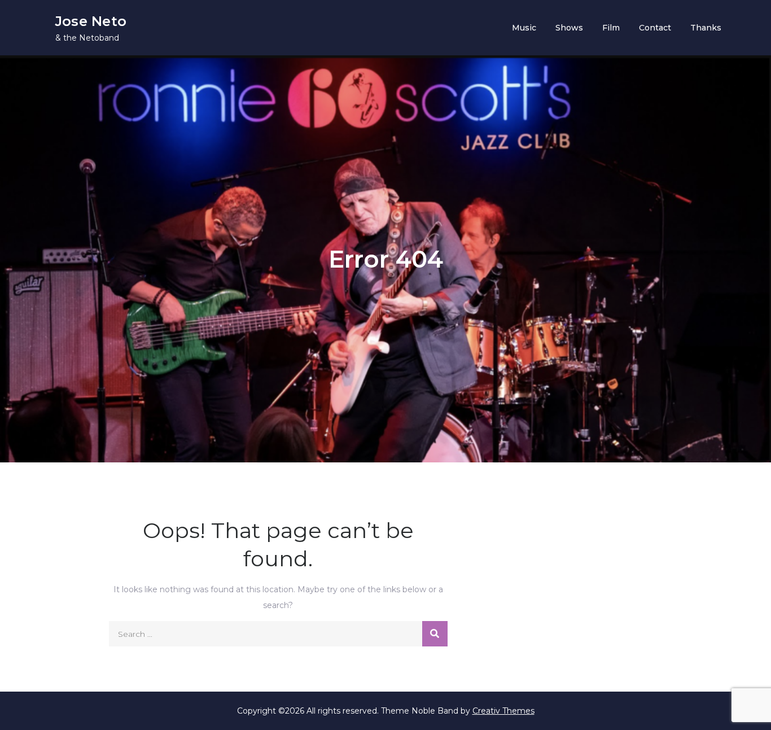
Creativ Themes (503, 711)
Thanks (705, 28)
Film (611, 28)
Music (524, 28)
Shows (569, 28)
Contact (655, 28)
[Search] (435, 633)
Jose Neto (90, 21)
